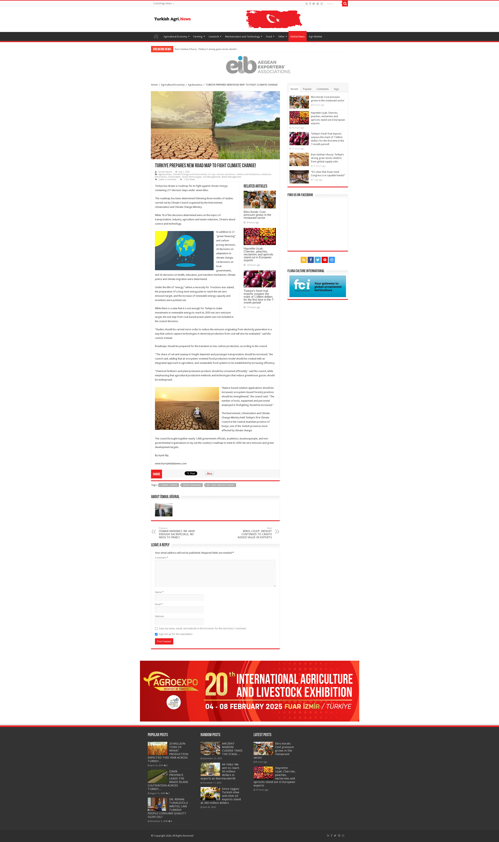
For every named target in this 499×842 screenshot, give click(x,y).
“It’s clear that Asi (184, 49)
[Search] (345, 3)
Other (281, 36)
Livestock (214, 36)
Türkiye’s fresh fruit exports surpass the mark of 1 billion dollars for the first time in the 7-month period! (259, 296)
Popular (307, 89)
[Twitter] (313, 3)
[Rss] (306, 3)
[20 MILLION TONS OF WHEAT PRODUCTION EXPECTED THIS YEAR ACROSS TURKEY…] (157, 748)
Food (269, 36)
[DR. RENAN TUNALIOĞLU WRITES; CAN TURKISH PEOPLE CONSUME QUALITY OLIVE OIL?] (157, 804)
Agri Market (315, 36)
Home (156, 36)
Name (159, 592)
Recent (294, 89)
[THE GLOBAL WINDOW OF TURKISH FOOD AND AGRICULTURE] (172, 18)
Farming (198, 36)
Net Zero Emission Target (221, 485)
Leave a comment (167, 179)
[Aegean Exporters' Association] (249, 64)
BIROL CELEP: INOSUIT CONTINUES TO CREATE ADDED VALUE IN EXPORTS (255, 533)
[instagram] (321, 3)
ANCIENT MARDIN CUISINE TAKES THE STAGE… (232, 749)
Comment (161, 557)
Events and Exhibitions (248, 174)
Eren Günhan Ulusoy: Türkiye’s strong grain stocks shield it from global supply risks (327, 158)
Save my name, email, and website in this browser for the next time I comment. (202, 628)
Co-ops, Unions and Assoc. (222, 174)
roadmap (183, 185)
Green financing (192, 485)
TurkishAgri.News (162, 3)
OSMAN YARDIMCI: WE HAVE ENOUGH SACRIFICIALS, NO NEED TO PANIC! (177, 533)
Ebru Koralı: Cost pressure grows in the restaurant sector (257, 214)
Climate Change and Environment (190, 174)
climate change (219, 185)
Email (159, 604)
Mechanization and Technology (242, 36)
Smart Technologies (192, 177)
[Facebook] (310, 3)
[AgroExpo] (249, 690)
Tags (336, 89)
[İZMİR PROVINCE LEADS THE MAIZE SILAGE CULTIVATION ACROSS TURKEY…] (157, 776)
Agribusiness (195, 84)
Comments (323, 89)
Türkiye (159, 185)
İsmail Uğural (165, 172)
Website (159, 616)
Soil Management (211, 177)
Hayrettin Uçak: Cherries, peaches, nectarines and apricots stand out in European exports (258, 254)
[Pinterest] (317, 3)
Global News (297, 36)
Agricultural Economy (175, 36)
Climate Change (169, 485)
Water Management (231, 177)
